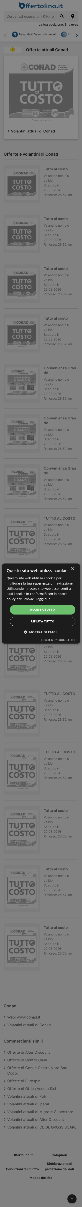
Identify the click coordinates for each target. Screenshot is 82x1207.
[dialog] (41, 603)
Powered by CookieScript (58, 639)
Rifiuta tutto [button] (42, 621)
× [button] (72, 568)
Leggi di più (45, 599)
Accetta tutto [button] (42, 610)
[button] (41, 632)
